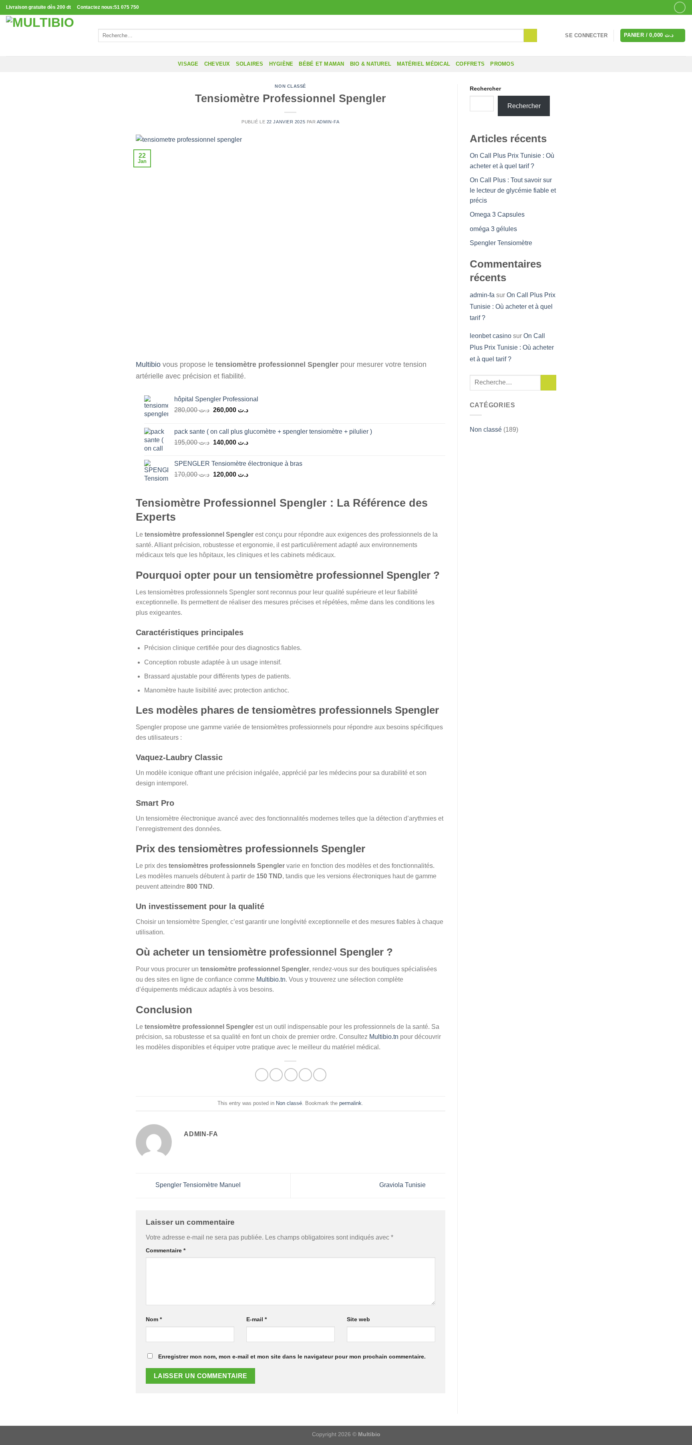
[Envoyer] (530, 35)
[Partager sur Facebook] (261, 1074)
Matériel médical (423, 64)
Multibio (148, 364)
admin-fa (328, 121)
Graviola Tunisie (403, 1185)
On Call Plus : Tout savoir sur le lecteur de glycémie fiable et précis (513, 190)
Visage (188, 64)
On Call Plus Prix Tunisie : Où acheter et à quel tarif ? (512, 307)
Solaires (250, 64)
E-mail (256, 1319)
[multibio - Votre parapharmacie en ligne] (46, 35)
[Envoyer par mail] (291, 1074)
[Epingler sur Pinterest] (305, 1074)
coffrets (470, 64)
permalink (350, 1103)
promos (502, 64)
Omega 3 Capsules (497, 214)
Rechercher (485, 88)
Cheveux (217, 64)
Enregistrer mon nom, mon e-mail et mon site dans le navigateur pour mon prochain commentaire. (292, 1356)
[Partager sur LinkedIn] (319, 1074)
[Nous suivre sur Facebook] (680, 7)
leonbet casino (490, 335)
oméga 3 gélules (494, 228)
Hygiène (281, 64)
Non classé (290, 86)
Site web (358, 1319)
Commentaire (165, 1250)
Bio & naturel (370, 64)
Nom (154, 1319)
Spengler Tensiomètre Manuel (198, 1185)
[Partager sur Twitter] (276, 1074)
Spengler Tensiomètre (502, 242)
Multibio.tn (271, 979)
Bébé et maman (321, 64)
